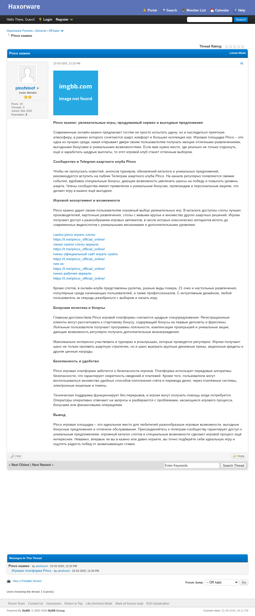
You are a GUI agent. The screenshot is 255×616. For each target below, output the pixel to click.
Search (171, 10)
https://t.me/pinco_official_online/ (79, 239)
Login (47, 19)
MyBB (26, 610)
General (40, 31)
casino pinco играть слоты (74, 235)
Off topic (54, 31)
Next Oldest (20, 465)
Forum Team (16, 603)
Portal (152, 10)
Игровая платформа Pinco (31, 571)
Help (241, 10)
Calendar (222, 10)
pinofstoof (25, 88)
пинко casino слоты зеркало (76, 244)
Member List (196, 10)
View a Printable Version (27, 580)
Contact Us (35, 603)
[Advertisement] (127, 516)
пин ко (58, 264)
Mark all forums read (129, 603)
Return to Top (73, 603)
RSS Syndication (157, 603)
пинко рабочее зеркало (72, 273)
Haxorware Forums (20, 31)
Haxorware (53, 603)
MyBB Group (56, 610)
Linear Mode (238, 52)
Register (62, 19)
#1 (241, 63)
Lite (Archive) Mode (99, 603)
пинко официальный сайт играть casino (85, 254)
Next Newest (41, 465)
